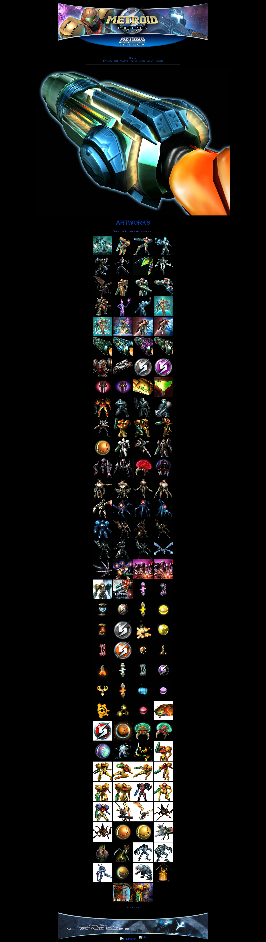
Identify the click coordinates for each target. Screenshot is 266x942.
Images (133, 61)
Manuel (158, 61)
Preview (108, 61)
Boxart (150, 61)
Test (116, 61)
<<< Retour (133, 907)
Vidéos (142, 61)
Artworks (124, 61)
